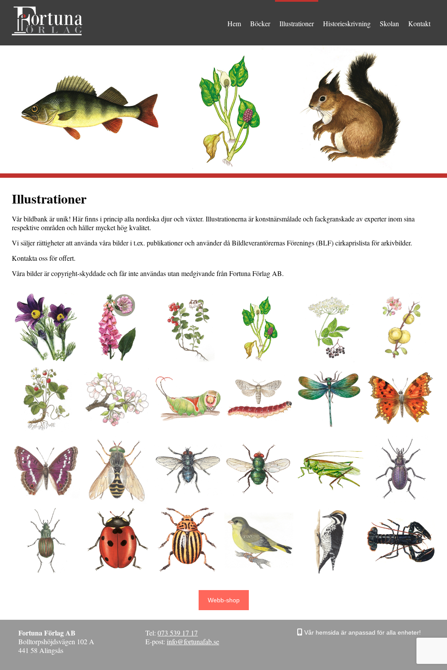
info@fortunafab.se (193, 641)
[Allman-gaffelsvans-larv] (188, 398)
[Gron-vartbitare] (330, 469)
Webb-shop (224, 600)
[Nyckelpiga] (117, 540)
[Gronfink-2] (258, 540)
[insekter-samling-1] (400, 469)
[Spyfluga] (188, 469)
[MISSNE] (258, 327)
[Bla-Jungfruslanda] (330, 398)
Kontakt (419, 23)
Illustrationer (296, 23)
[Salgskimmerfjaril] (46, 469)
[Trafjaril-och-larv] (258, 398)
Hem (234, 23)
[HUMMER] (400, 540)
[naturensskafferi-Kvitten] (400, 327)
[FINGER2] (117, 327)
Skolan (389, 23)
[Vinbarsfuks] (400, 398)
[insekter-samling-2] (46, 540)
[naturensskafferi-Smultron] (46, 398)
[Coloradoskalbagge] (188, 540)
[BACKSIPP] (46, 327)
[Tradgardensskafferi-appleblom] (117, 398)
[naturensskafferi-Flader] (330, 327)
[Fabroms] (117, 469)
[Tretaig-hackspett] (330, 540)
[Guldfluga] (258, 469)
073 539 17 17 (178, 632)
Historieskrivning (347, 23)
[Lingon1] (188, 327)
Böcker (260, 23)
